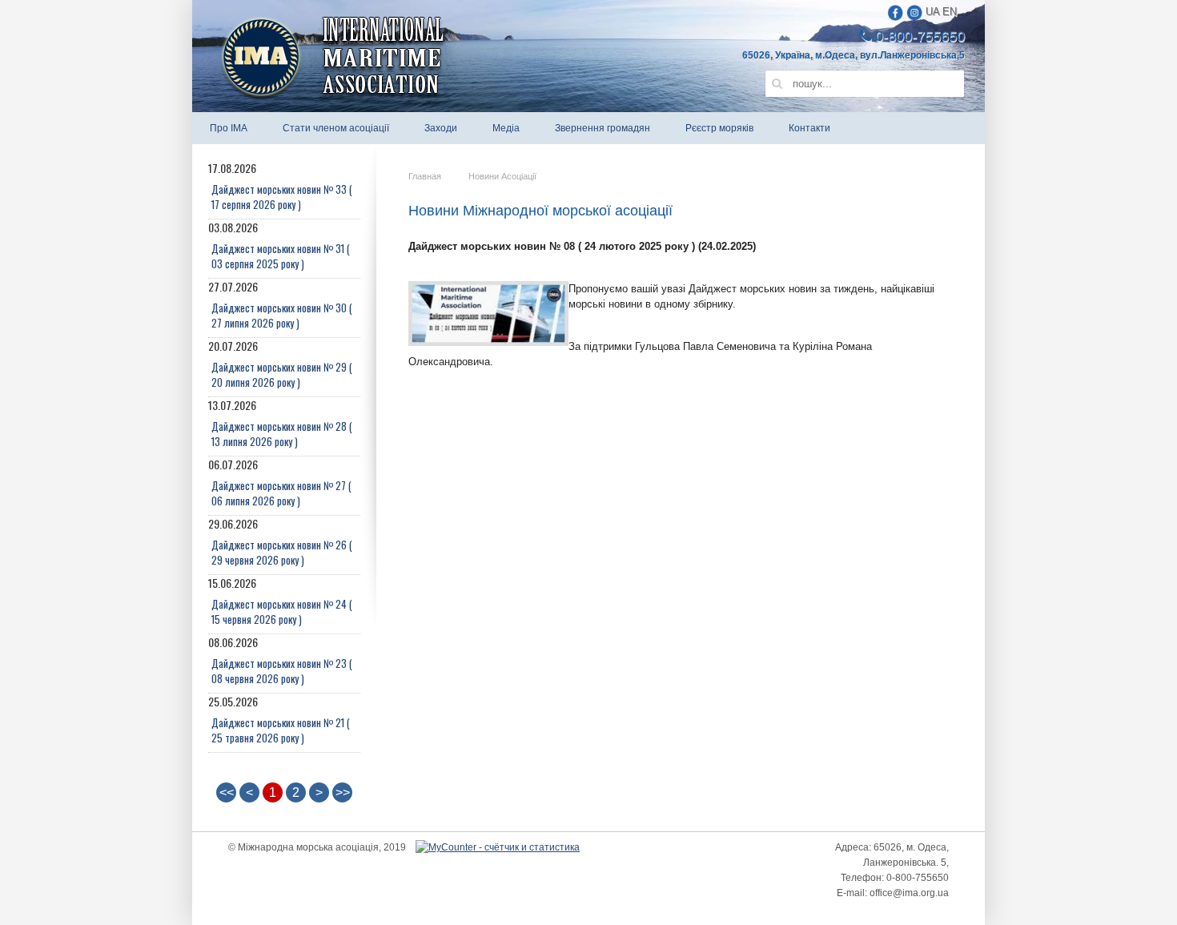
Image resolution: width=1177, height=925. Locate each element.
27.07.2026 (280, 305)
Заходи (440, 128)
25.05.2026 (279, 720)
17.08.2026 (280, 186)
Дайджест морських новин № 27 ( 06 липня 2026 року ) (281, 493)
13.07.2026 (280, 423)
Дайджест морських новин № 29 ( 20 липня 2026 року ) (281, 374)
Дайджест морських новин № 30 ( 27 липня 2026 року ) (281, 315)
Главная (424, 176)
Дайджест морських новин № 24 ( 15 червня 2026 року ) (281, 611)
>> (342, 792)
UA (932, 12)
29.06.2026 (280, 542)
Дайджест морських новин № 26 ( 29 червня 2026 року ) (281, 552)
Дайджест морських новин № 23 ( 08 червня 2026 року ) (281, 670)
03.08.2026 (279, 245)
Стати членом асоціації (336, 128)
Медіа (506, 128)
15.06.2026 (280, 601)
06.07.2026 (279, 482)
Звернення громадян (602, 128)
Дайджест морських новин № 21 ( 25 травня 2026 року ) (280, 730)
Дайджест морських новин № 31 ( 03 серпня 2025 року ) (280, 255)
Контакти (809, 128)
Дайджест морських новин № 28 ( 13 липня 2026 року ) (281, 433)
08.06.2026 (280, 660)
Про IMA (228, 128)
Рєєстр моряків (719, 128)
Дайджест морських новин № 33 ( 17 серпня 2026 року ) (281, 196)
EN (949, 12)
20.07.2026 (280, 364)
